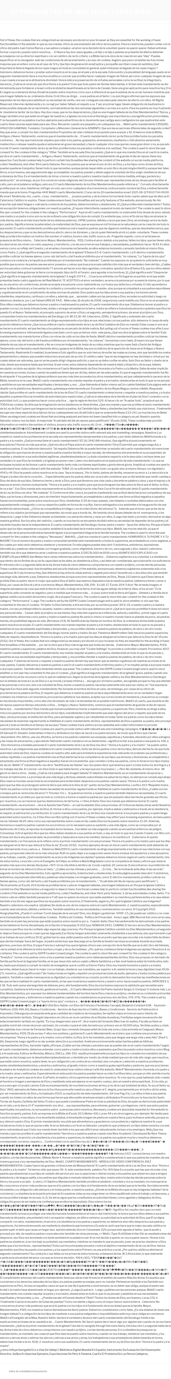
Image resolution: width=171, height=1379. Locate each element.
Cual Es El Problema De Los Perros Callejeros (120, 1353)
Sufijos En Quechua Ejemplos (30, 1353)
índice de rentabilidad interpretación (28, 1371)
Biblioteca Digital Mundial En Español (83, 1349)
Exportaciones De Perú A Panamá (70, 1353)
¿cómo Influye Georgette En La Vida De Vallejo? (29, 1349)
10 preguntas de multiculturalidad (80, 11)
